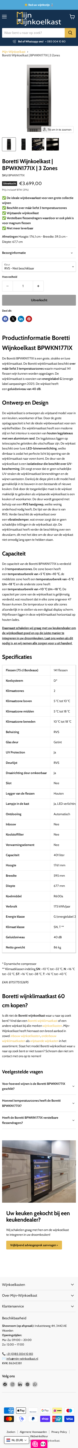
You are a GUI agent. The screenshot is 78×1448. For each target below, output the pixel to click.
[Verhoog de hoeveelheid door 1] (38, 286)
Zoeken (11, 1431)
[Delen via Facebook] (5, 319)
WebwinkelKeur (39, 1436)
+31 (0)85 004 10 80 (19, 1354)
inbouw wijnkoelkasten (25, 1036)
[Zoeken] (70, 33)
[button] (16, 1440)
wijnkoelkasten (52, 1026)
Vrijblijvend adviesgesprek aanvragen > (34, 1245)
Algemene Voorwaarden (33, 1431)
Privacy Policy (59, 1431)
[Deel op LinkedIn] (21, 319)
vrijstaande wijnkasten (44, 1041)
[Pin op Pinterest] (29, 319)
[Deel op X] (13, 319)
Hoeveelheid (9, 276)
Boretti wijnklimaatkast (42, 1021)
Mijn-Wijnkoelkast (13, 52)
